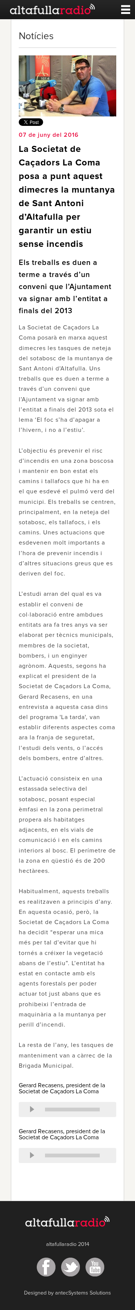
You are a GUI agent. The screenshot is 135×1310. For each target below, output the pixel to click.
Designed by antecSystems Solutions (67, 1293)
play (32, 1109)
